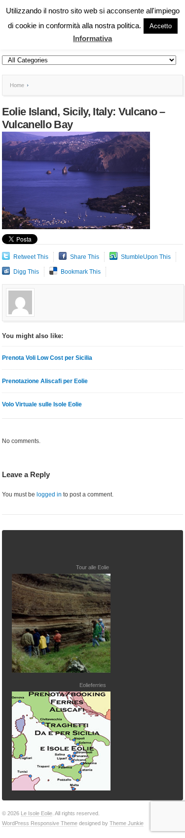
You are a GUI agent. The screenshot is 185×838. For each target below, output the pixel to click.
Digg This (26, 271)
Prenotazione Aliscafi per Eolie (45, 381)
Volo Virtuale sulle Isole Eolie (42, 404)
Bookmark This (81, 271)
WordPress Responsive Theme (39, 823)
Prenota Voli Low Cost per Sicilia (47, 357)
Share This (84, 256)
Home (17, 85)
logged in (49, 494)
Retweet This (30, 256)
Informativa (92, 38)
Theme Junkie (127, 823)
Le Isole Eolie (36, 813)
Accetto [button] (160, 26)
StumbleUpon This (146, 256)
